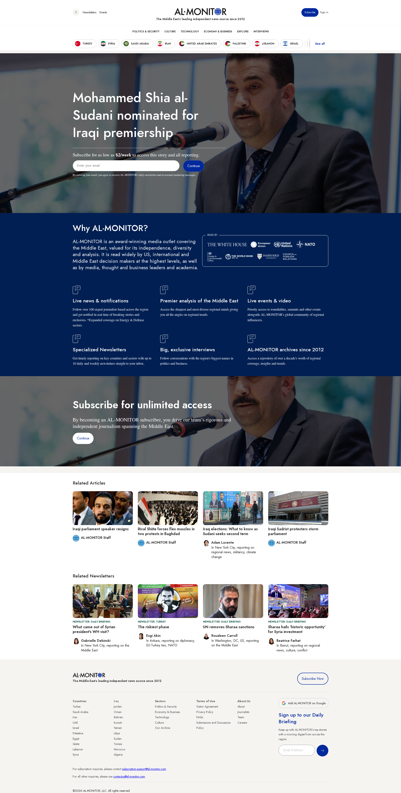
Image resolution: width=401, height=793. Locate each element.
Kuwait (118, 723)
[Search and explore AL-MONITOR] (76, 12)
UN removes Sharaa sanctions (228, 627)
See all (320, 44)
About (241, 706)
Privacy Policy (204, 712)
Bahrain (118, 717)
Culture (170, 31)
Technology (190, 31)
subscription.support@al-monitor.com (144, 769)
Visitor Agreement (207, 706)
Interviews (261, 31)
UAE (75, 723)
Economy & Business (218, 31)
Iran (75, 717)
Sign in (324, 12)
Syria (76, 754)
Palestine (78, 733)
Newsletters (89, 12)
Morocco (119, 749)
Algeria (118, 754)
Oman (118, 712)
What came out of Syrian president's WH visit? (94, 629)
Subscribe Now (313, 678)
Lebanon (78, 749)
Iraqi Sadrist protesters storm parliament (293, 531)
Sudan (118, 739)
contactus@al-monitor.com (129, 776)
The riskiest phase (153, 627)
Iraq (116, 701)
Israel (76, 728)
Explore (243, 31)
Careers (242, 723)
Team (240, 717)
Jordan (118, 706)
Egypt (76, 739)
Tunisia (118, 744)
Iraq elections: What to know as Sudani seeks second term (230, 531)
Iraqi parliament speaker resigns (101, 529)
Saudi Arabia (80, 712)
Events (103, 12)
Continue (83, 438)
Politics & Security (145, 31)
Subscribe (310, 12)
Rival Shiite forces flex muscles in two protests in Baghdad (166, 531)
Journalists (243, 712)
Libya (117, 733)
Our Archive (162, 728)
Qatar (76, 744)
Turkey (77, 706)
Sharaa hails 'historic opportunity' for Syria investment (296, 629)
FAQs (199, 717)
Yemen (118, 728)
